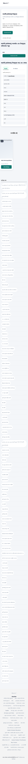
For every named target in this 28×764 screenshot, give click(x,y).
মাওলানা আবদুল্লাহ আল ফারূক (7, 373)
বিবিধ (12, 700)
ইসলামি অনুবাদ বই (6, 700)
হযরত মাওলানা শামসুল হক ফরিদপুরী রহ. (8, 348)
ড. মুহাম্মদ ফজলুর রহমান (5, 309)
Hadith (7, 710)
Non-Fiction (14, 742)
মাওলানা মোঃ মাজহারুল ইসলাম (7, 518)
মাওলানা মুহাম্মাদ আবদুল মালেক (7, 538)
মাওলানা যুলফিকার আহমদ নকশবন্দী (7, 294)
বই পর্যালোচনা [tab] (15, 68)
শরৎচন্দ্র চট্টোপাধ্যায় (5, 509)
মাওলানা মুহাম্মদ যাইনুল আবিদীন (7, 255)
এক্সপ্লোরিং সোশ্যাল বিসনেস (20, 700)
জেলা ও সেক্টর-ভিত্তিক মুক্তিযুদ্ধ (9, 703)
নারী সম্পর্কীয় (6, 747)
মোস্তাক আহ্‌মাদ (4, 265)
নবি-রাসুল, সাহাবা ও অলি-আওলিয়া (17, 710)
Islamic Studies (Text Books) (19, 740)
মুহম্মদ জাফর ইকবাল (5, 422)
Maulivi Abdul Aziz (6, 383)
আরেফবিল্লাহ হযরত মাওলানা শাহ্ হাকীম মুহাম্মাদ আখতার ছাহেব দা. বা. (13, 553)
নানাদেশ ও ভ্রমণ (13, 735)
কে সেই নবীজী (23, 745)
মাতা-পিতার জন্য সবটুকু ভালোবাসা (19, 705)
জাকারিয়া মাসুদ (4, 494)
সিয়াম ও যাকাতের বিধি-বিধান (19, 698)
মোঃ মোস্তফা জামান (5, 676)
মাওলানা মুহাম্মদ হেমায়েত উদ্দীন (6, 299)
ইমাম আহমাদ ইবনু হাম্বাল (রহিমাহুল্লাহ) (8, 602)
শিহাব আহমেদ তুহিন (5, 489)
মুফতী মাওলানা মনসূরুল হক (6, 469)
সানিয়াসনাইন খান (4, 334)
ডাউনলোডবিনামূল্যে (6, 167)
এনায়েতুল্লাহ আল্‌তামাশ (5, 324)
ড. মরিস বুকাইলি (4, 597)
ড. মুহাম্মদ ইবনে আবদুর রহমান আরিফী (8, 270)
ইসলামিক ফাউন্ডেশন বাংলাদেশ (6, 201)
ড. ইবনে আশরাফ (4, 661)
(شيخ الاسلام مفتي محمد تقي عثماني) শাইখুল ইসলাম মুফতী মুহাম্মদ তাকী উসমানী (13, 195)
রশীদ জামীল (4, 402)
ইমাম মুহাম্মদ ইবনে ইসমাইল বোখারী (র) (8, 226)
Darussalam (4, 358)
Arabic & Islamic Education (14, 730)
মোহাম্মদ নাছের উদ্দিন (5, 592)
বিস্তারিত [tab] (5, 68)
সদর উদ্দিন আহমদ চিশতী (5, 240)
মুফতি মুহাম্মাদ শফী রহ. (5, 499)
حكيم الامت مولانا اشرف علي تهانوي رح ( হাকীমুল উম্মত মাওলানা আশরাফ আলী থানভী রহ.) (14, 186)
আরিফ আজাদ (4, 460)
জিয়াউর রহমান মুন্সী (5, 284)
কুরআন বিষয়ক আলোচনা (20, 713)
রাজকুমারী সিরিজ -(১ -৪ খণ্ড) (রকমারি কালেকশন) (10, 745)
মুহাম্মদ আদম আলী (5, 479)
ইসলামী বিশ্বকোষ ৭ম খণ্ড (7, 737)
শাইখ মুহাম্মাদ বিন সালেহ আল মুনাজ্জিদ (8, 260)
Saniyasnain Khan (6, 250)
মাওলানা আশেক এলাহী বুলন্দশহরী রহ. (7, 275)
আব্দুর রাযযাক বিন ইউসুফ (6, 412)
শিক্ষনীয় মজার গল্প (5, 718)
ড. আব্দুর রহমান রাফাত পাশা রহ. (7, 427)
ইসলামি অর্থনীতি (5, 735)
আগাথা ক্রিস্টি (4, 582)
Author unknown (6, 363)
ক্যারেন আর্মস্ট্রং (4, 622)
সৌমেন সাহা (4, 523)
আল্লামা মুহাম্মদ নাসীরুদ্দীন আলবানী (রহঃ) (8, 388)
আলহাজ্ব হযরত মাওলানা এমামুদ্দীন (7, 484)
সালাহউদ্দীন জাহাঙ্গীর (5, 474)
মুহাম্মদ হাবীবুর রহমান (5, 666)
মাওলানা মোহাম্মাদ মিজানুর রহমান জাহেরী (8, 607)
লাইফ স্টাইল (23, 722)
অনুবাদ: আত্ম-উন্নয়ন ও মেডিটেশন (10, 715)
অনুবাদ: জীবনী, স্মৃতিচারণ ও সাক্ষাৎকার (14, 708)
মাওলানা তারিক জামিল (5, 455)
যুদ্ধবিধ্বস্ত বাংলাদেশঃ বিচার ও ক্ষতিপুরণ (14, 749)
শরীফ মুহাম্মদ (4, 651)
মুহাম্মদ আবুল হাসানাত (5, 680)
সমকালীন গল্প (16, 722)
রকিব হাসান (3, 280)
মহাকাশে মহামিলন (14, 720)
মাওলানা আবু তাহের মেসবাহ (6, 548)
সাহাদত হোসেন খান (5, 617)
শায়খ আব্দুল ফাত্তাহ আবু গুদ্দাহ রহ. (7, 656)
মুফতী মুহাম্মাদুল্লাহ (5, 612)
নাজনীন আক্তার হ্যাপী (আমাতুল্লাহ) (7, 671)
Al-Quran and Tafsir (9, 713)
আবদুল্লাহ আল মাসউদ (5, 450)
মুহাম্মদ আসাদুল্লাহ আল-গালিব (7, 230)
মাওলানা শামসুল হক (5, 304)
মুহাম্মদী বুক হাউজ (4, 514)
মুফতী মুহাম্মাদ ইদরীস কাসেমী (6, 397)
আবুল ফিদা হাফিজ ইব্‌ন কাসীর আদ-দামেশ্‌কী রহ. (9, 289)
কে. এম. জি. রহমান (5, 343)
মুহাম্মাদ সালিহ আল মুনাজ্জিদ (6, 631)
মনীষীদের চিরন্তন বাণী (5, 740)
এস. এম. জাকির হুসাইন (5, 319)
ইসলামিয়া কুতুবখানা (5, 235)
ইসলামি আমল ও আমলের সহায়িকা (14, 725)
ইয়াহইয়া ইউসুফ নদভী (5, 528)
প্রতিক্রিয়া (13, 759)
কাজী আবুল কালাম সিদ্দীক (6, 437)
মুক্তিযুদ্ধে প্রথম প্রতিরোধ (7, 722)
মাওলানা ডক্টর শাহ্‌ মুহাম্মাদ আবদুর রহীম (8, 378)
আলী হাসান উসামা (5, 338)
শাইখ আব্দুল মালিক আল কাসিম (6, 464)
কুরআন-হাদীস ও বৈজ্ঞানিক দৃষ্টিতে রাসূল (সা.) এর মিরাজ (14, 732)
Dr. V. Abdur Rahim (6, 543)
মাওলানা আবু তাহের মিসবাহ (6, 245)
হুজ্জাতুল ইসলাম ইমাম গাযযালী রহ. (7, 211)
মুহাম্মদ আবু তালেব (5, 646)
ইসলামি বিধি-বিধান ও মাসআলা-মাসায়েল (17, 747)
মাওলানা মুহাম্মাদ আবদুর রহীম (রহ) (7, 353)
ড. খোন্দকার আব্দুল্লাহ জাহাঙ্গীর (6, 206)
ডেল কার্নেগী (4, 504)
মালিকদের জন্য (22, 757)
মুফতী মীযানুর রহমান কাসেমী (6, 587)
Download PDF (7, 32)
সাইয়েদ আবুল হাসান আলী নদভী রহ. (7, 216)
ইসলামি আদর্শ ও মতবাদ (21, 703)
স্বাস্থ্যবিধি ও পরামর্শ (21, 735)
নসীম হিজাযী (4, 329)
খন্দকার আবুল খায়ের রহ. (5, 221)
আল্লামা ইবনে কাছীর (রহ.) (6, 314)
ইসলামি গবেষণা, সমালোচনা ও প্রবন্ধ (16, 718)
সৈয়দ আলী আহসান (11, 76)
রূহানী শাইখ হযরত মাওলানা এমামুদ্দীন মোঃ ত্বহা (9, 558)
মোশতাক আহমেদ (4, 432)
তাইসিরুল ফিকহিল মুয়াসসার (8, 698)
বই (25, 718)
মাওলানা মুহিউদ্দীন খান (5, 368)
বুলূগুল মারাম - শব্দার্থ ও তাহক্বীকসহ (19, 737)
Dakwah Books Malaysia (7, 533)
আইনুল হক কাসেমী (5, 568)
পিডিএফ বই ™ (14, 693)
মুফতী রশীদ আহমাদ (5, 626)
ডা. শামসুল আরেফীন (5, 392)
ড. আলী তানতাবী (4, 417)
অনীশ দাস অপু (4, 577)
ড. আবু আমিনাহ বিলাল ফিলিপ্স (6, 641)
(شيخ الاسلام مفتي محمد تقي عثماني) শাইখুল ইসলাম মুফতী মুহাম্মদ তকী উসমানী (13, 443)
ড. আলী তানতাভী (4, 563)
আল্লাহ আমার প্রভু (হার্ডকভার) (6, 160)
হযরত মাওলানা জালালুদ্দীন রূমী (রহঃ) (7, 572)
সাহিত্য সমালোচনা (21, 715)
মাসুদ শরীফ (3, 407)
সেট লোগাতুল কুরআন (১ (7, 705)
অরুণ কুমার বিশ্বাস (5, 636)
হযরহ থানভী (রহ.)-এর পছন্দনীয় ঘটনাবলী (14, 727)
